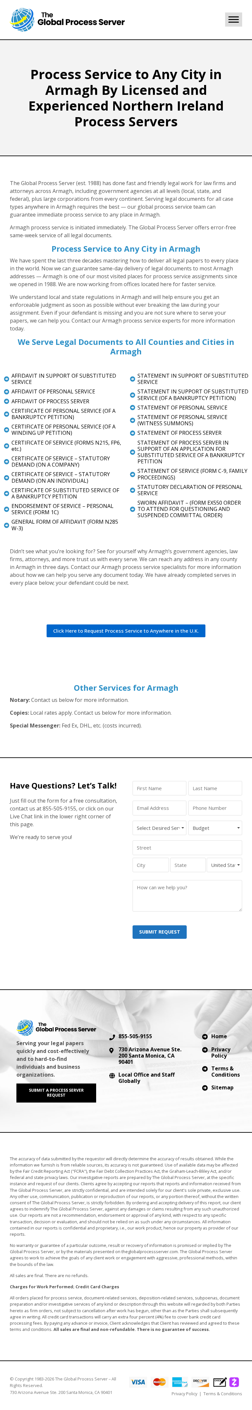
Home (219, 1036)
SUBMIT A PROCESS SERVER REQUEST (56, 1092)
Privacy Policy (220, 1052)
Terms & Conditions (225, 1071)
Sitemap (222, 1087)
